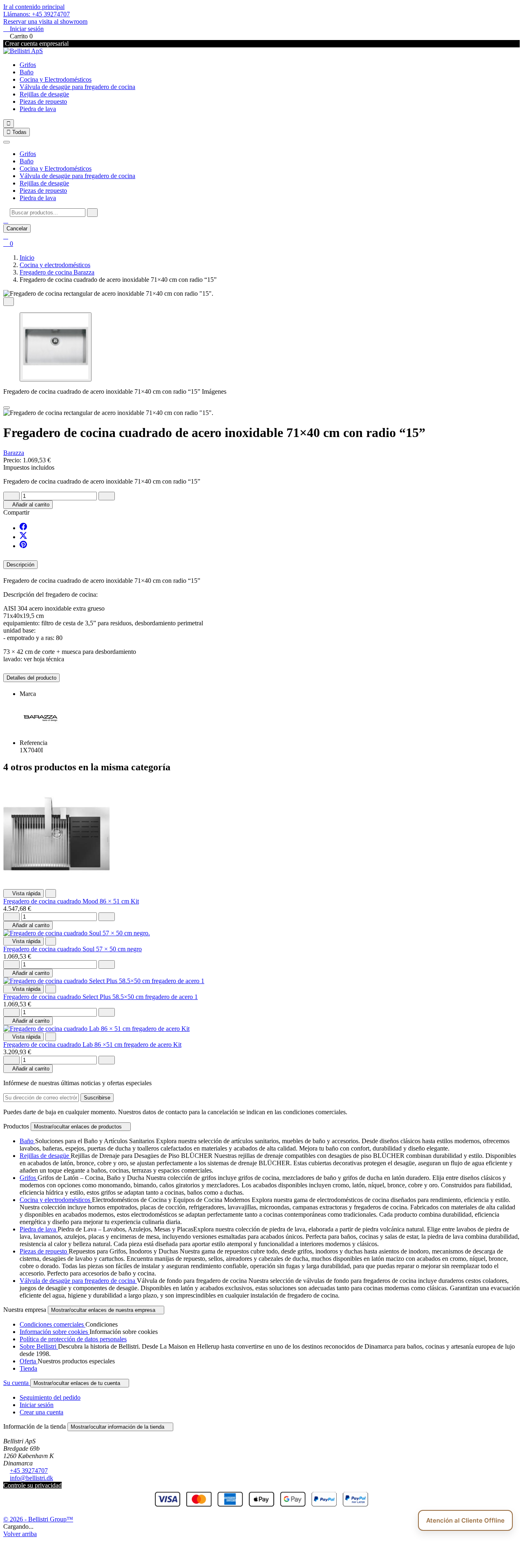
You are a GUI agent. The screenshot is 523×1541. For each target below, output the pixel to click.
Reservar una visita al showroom (45, 21)
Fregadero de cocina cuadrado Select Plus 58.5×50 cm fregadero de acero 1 (100, 996)
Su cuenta (16, 1382)
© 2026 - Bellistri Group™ (38, 1519)
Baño (27, 72)
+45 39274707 (29, 1470)
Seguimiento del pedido (50, 1397)
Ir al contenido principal (34, 6)
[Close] (6, 407)
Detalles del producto (31, 678)
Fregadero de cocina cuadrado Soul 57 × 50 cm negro (72, 949)
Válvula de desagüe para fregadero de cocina (77, 86)
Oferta (29, 1361)
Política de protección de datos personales (73, 1339)
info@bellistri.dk (31, 1477)
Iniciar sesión (37, 1404)
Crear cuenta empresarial (36, 43)
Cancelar (17, 228)
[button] (5, 220)
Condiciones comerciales (52, 1324)
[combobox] (47, 212)
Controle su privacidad (32, 1485)
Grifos (28, 64)
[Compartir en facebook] (23, 527)
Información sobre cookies (54, 1331)
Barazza (13, 452)
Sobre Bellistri (39, 1346)
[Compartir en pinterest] (23, 545)
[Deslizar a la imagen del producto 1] (56, 346)
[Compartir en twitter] (23, 536)
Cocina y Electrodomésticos (56, 79)
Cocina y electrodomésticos (56, 1199)
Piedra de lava (38, 108)
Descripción (20, 565)
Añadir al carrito (28, 505)
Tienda (28, 1368)
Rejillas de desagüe (44, 94)
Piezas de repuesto (43, 101)
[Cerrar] (6, 142)
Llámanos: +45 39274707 (36, 14)
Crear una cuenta (41, 1412)
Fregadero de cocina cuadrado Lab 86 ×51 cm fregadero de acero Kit (92, 1044)
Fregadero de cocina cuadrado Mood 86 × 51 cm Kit (71, 901)
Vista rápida (23, 893)
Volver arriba (20, 1533)
